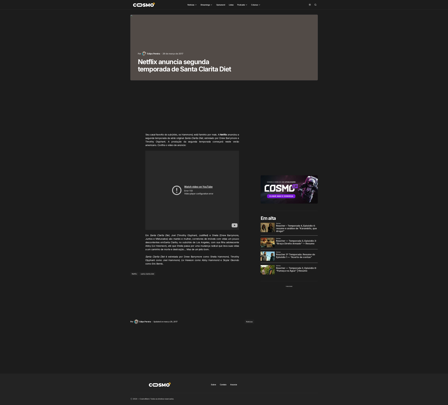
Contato (223, 384)
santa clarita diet (147, 274)
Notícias (249, 322)
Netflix (134, 274)
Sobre (213, 384)
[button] (309, 4)
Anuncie (233, 384)
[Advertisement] (192, 109)
